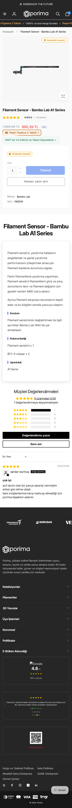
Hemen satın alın (36, 181)
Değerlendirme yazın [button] (36, 435)
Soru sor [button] (36, 444)
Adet (9, 163)
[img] (11, 466)
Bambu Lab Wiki (30, 325)
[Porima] (16, 552)
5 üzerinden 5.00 (45, 398)
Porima (40, 803)
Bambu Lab (23, 196)
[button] (5, 14)
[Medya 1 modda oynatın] (36, 69)
